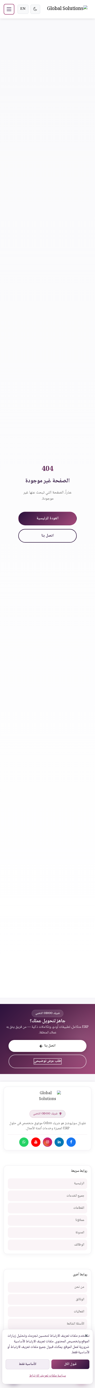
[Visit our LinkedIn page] (59, 1142)
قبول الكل (70, 1364)
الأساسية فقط (27, 1364)
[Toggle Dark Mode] (35, 9)
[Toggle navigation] (9, 9)
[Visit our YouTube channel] (35, 1142)
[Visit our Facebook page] (71, 1142)
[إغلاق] (86, 1336)
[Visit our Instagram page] (47, 1142)
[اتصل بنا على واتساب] (23, 1142)
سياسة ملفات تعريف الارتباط (47, 1376)
